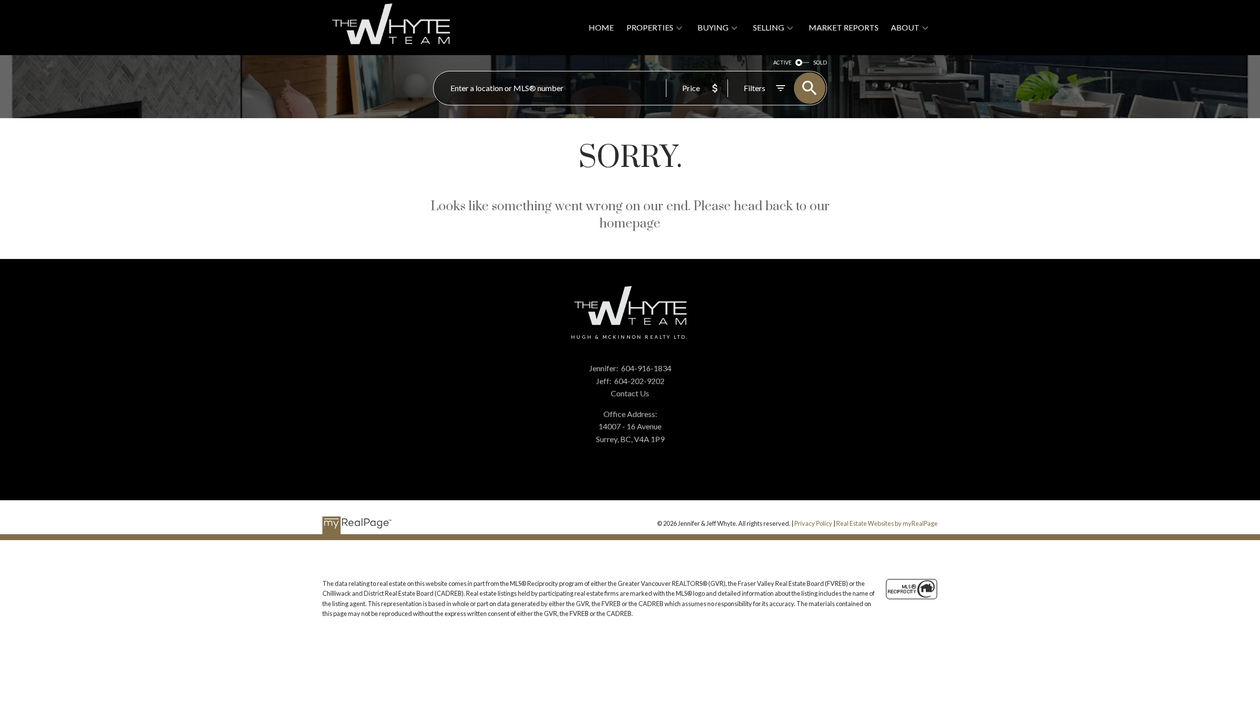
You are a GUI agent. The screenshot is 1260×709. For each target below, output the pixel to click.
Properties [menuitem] (650, 27)
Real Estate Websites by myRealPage (887, 523)
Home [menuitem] (601, 27)
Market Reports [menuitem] (844, 27)
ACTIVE (782, 62)
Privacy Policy (813, 523)
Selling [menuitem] (768, 27)
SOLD (820, 62)
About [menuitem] (905, 27)
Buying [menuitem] (712, 27)
